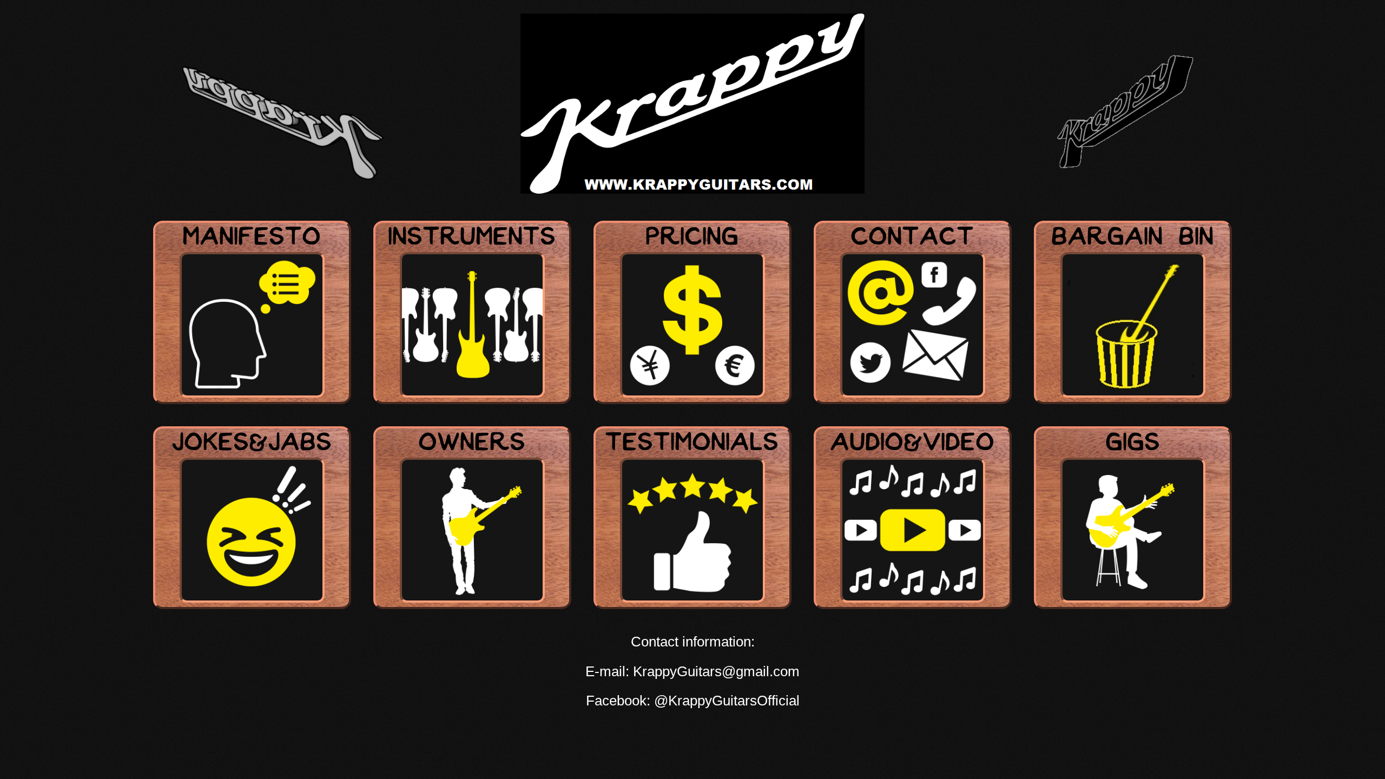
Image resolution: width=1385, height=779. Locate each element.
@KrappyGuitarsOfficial (727, 700)
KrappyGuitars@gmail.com (716, 671)
